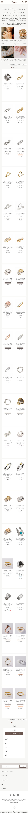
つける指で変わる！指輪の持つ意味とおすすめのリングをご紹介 (7, 42)
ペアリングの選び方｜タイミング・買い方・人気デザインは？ (7, 60)
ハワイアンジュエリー (8, 799)
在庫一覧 (7, 88)
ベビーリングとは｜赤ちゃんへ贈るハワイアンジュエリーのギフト (20, 60)
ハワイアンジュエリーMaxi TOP (7, 9)
